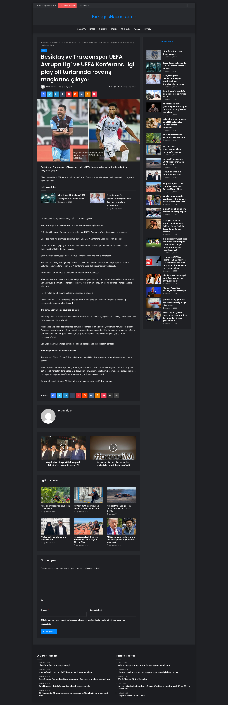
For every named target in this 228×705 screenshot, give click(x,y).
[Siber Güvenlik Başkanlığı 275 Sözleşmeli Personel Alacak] (48, 198)
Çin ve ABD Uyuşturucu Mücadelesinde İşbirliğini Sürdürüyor (175, 302)
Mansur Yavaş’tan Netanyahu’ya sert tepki (174, 289)
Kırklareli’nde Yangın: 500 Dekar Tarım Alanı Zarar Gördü (119, 508)
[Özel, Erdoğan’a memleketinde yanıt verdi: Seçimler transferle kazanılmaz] (97, 198)
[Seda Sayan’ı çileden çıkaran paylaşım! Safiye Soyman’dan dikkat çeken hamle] (153, 316)
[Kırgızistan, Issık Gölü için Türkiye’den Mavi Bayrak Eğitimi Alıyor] (88, 526)
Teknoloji (125, 29)
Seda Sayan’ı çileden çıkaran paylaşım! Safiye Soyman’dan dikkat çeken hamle (175, 316)
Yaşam (137, 29)
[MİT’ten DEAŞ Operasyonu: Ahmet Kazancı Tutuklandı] (88, 495)
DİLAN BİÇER (51, 87)
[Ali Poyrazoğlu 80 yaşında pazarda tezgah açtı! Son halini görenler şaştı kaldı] (153, 107)
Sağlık (114, 29)
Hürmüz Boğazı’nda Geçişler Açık (172, 52)
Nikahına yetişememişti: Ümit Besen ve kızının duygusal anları (174, 278)
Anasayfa (81, 29)
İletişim (147, 29)
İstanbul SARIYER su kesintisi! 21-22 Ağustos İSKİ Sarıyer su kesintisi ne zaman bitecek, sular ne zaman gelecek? (174, 263)
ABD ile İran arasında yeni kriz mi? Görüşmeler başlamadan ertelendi (121, 539)
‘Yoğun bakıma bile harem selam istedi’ (53, 538)
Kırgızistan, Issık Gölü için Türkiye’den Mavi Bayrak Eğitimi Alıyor (86, 539)
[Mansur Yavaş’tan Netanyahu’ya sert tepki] (153, 292)
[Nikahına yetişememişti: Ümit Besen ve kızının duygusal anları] (153, 279)
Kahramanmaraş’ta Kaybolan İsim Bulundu (55, 507)
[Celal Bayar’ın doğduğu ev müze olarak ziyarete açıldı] (153, 95)
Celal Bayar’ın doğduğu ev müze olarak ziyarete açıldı (174, 94)
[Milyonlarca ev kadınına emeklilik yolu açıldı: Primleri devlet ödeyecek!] (153, 123)
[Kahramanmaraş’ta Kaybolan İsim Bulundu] (55, 495)
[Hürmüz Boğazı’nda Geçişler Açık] (153, 55)
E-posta (45, 610)
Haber (92, 29)
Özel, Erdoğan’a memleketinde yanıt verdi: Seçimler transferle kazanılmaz (108, 5)
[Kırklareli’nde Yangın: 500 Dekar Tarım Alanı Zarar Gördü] (121, 495)
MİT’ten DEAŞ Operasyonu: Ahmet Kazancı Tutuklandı (86, 507)
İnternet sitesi (96, 610)
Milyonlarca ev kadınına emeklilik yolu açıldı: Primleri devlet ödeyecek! (174, 123)
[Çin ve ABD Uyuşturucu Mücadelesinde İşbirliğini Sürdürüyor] (153, 303)
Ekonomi (103, 29)
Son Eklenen (167, 41)
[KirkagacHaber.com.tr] (114, 16)
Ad (43, 600)
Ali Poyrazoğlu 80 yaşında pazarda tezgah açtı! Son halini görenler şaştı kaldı (175, 107)
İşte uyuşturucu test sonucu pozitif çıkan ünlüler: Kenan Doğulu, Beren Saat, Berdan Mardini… (173, 226)
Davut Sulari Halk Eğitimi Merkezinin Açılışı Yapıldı (174, 210)
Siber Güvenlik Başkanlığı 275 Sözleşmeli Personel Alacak (175, 66)
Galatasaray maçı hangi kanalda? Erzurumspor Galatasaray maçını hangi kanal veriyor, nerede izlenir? (175, 244)
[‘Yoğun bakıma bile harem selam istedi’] (55, 526)
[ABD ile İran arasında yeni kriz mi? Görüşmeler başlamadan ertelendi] (121, 526)
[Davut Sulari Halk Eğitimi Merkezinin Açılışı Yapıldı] (153, 212)
